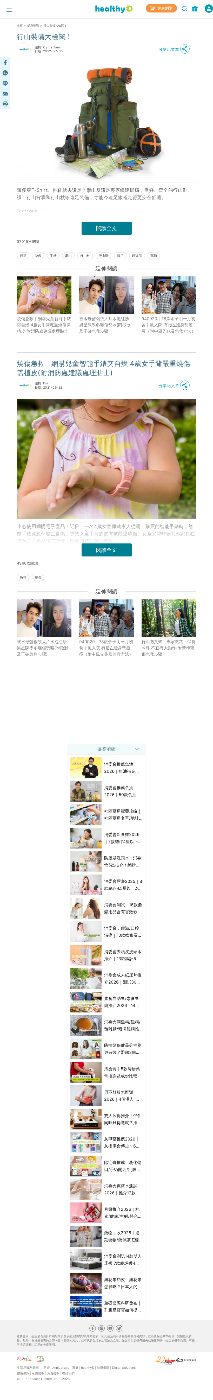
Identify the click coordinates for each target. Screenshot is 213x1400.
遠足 (120, 256)
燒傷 (38, 577)
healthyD (87, 1368)
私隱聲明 (38, 1373)
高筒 (153, 256)
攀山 (68, 256)
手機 (53, 256)
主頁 (20, 25)
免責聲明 (53, 1373)
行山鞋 (103, 256)
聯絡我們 (68, 1373)
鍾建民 (137, 256)
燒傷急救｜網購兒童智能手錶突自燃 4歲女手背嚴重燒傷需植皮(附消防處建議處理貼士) (44, 325)
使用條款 (23, 1373)
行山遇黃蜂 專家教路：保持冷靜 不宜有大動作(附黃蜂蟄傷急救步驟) (169, 648)
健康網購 (164, 8)
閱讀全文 (106, 228)
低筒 (23, 256)
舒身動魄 (33, 25)
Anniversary (61, 1368)
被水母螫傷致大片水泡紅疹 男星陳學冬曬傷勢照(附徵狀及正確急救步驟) (105, 325)
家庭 (75, 1368)
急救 (38, 256)
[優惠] (195, 8)
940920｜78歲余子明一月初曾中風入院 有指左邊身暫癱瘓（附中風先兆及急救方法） (169, 325)
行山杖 (85, 256)
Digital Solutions (124, 1368)
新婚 (46, 1368)
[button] (175, 49)
